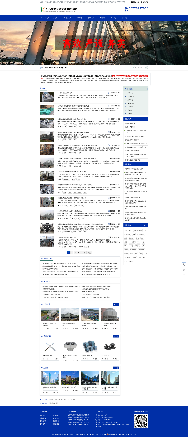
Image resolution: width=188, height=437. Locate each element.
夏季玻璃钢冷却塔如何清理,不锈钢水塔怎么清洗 (96, 286)
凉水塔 (65, 205)
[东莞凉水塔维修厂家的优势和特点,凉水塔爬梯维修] (47, 110)
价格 (144, 257)
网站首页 (46, 18)
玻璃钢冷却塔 (72, 126)
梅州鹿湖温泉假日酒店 (69, 387)
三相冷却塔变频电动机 (65, 93)
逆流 (77, 218)
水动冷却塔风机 (47, 355)
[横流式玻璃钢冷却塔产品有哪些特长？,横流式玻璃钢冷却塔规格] (47, 149)
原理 (125, 230)
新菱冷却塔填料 (130, 127)
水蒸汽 (134, 257)
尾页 (89, 253)
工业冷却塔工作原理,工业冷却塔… (109, 324)
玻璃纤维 (81, 247)
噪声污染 (137, 246)
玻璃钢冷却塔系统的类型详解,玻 (78, 420)
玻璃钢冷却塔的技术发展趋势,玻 (78, 425)
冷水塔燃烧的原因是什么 (89, 292)
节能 (125, 261)
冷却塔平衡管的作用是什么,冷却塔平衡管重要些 (96, 297)
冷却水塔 (65, 218)
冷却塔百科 (67, 18)
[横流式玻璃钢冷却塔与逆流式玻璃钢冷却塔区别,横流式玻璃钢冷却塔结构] (47, 228)
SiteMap (133, 434)
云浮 (69, 399)
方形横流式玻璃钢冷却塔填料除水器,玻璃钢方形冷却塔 (75, 185)
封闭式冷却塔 (140, 234)
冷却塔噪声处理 (53, 403)
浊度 (142, 238)
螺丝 (125, 242)
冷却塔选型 (133, 250)
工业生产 (131, 238)
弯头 (125, 246)
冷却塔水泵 (105, 355)
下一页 (83, 253)
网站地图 (136, 2)
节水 (138, 242)
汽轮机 (131, 261)
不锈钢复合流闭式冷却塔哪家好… (89, 324)
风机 (137, 238)
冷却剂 (131, 246)
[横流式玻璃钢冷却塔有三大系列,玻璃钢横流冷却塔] (47, 136)
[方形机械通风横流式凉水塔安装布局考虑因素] (47, 202)
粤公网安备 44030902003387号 (119, 434)
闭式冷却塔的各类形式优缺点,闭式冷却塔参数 (72, 171)
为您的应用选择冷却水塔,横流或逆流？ (70, 211)
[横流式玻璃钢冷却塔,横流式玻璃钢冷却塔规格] (47, 123)
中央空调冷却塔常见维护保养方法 (78, 422)
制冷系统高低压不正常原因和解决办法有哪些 (95, 289)
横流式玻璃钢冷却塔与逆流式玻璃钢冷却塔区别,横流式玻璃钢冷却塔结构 (80, 224)
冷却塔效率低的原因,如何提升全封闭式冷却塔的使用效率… (99, 266)
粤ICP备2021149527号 (99, 434)
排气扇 (126, 253)
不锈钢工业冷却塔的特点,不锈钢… (49, 324)
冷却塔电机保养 (87, 355)
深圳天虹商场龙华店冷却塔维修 (135, 136)
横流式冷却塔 (77, 166)
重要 (125, 238)
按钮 (143, 246)
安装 (70, 192)
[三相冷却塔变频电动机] (47, 97)
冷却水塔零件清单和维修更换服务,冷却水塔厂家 (96, 274)
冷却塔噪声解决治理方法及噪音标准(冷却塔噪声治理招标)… (99, 263)
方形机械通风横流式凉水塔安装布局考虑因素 (72, 198)
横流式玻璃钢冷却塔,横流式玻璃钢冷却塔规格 (72, 119)
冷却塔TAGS (43, 424)
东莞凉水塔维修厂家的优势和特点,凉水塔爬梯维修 (73, 106)
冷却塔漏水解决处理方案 (50, 269)
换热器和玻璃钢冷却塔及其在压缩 (78, 417)
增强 (143, 242)
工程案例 (102, 18)
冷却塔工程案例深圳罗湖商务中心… (109, 388)
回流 (140, 257)
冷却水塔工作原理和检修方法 (90, 294)
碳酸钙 (126, 250)
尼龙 (145, 230)
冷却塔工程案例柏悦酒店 (132, 151)
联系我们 (145, 2)
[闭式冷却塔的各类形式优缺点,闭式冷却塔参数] (47, 175)
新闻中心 (79, 18)
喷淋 (79, 179)
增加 (141, 253)
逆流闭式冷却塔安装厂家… (69, 324)
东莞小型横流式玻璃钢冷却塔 (67, 237)
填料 (64, 192)
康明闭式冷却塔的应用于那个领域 (78, 415)
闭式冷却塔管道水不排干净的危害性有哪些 (55, 297)
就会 (130, 230)
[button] (184, 43)
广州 (55, 399)
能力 (136, 253)
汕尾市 (73, 399)
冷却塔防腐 (127, 257)
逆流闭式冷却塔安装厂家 (132, 160)
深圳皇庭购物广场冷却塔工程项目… (89, 388)
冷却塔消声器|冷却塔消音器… (69, 356)
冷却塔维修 (59, 10)
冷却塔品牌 (132, 242)
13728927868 (184, 265)
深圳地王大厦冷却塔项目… (49, 388)
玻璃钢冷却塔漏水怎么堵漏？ (134, 169)
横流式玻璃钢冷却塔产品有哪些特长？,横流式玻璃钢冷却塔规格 (77, 145)
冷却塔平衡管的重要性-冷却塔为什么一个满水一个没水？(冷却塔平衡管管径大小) (135, 186)
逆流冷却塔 (141, 250)
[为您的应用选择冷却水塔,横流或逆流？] (47, 215)
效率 (70, 166)
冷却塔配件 (91, 18)
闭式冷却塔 (66, 179)
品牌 (145, 253)
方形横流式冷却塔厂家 (132, 140)
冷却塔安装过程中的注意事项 (51, 294)
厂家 (76, 205)
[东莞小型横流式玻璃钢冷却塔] (47, 241)
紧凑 (134, 234)
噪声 (80, 126)
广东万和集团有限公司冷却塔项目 (135, 147)
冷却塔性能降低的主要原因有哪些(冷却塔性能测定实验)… (99, 271)
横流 (64, 126)
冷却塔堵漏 (127, 234)
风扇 (87, 247)
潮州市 (51, 399)
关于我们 (113, 18)
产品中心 (56, 18)
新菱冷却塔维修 (138, 230)
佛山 (65, 399)
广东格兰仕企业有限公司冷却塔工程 (136, 143)
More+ (145, 225)
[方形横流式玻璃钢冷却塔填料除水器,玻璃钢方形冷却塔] (47, 189)
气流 (75, 139)
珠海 (58, 399)
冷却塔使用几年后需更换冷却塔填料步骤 (54, 274)
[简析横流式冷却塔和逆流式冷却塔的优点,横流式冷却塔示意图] (47, 162)
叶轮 (131, 253)
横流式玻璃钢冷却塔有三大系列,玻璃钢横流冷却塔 (73, 132)
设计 (81, 205)
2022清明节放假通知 (48, 289)
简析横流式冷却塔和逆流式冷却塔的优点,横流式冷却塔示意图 (77, 158)
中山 (62, 399)
